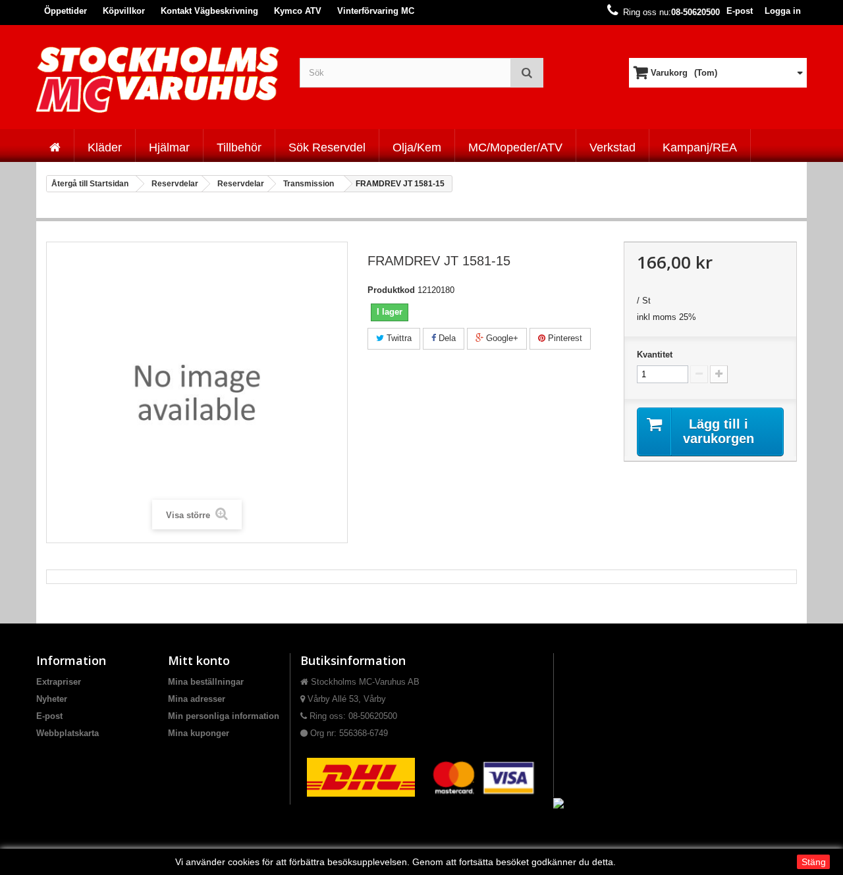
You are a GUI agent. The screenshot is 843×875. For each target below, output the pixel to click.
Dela (446, 338)
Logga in (783, 11)
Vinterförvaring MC (375, 11)
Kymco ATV (297, 11)
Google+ (500, 338)
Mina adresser (196, 699)
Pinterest (563, 338)
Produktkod (391, 290)
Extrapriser (58, 682)
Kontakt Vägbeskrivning (209, 11)
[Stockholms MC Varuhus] (158, 79)
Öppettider (65, 11)
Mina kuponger (198, 733)
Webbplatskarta (67, 733)
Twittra (398, 338)
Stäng (814, 862)
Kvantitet (654, 354)
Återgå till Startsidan (89, 183)
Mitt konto (199, 660)
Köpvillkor (124, 11)
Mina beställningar (206, 682)
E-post (739, 11)
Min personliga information (223, 716)
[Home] (55, 145)
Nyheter (51, 699)
